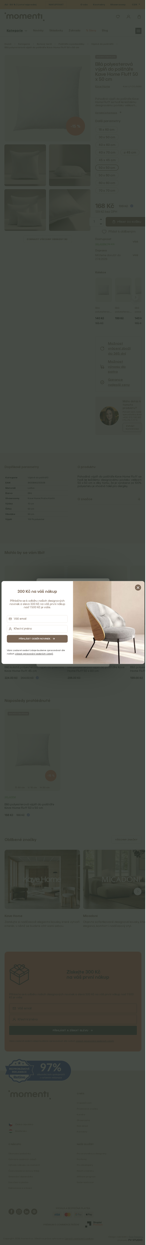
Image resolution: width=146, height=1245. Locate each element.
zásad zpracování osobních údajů (34, 653)
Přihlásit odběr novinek (34, 638)
